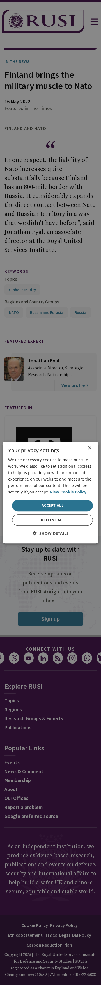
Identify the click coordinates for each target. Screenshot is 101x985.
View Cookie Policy (68, 492)
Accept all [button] (52, 505)
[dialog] (50, 492)
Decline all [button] (52, 519)
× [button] (89, 448)
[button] (51, 533)
